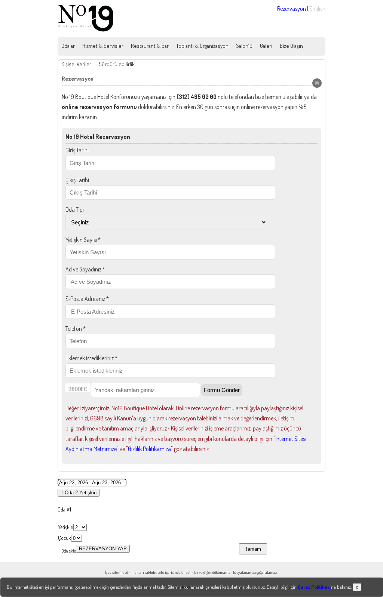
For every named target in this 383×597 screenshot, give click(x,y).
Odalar (68, 45)
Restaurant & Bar (150, 45)
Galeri (266, 45)
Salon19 (244, 45)
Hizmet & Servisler (102, 45)
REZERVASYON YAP (103, 548)
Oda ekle (68, 551)
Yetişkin (65, 527)
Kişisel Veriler (76, 64)
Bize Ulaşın (291, 45)
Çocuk (64, 538)
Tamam (253, 549)
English (317, 8)
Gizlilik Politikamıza (149, 449)
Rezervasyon (291, 8)
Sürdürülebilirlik (117, 64)
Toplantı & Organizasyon (202, 45)
